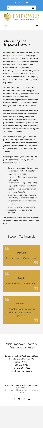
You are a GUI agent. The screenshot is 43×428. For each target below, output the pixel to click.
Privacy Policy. (10, 385)
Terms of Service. (21, 385)
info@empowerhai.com (21, 371)
